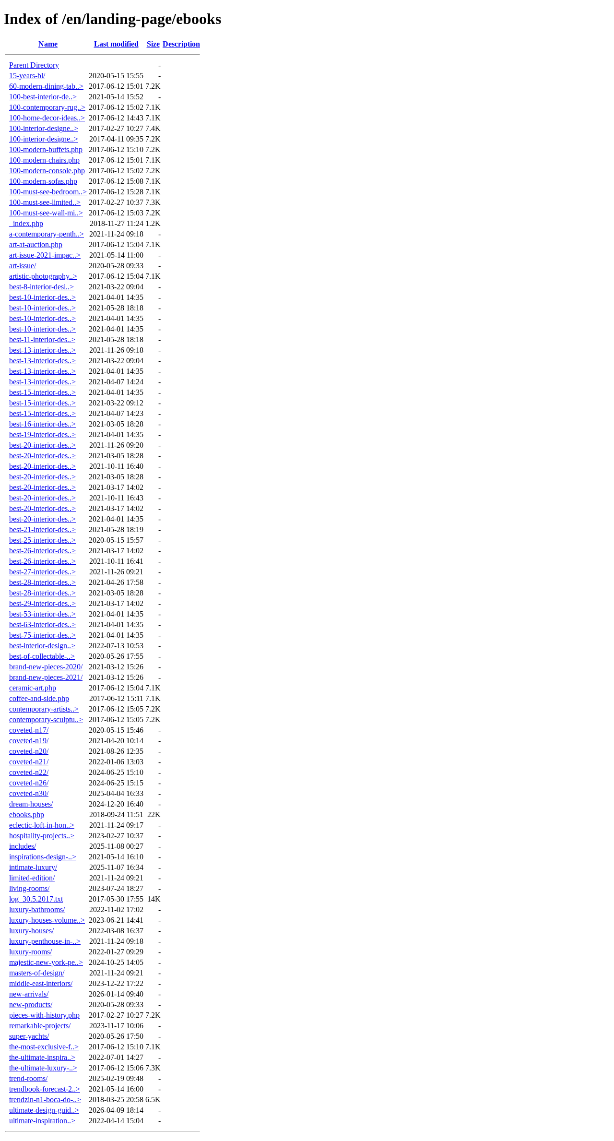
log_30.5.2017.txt (36, 899)
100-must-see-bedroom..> (48, 192)
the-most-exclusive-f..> (44, 1047)
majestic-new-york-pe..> (46, 962)
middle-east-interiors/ (40, 983)
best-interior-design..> (42, 646)
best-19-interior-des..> (42, 434)
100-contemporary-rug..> (47, 107)
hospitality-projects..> (41, 836)
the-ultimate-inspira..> (42, 1057)
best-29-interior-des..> (42, 603)
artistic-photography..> (43, 276)
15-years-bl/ (27, 75)
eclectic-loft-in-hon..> (41, 825)
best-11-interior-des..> (42, 339)
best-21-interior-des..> (42, 529)
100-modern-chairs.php (44, 160)
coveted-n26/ (28, 783)
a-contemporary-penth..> (46, 234)
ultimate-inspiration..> (42, 1121)
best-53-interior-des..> (42, 614)
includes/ (22, 846)
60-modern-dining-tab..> (46, 86)
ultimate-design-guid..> (44, 1110)
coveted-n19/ (28, 741)
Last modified (116, 44)
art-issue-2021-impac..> (45, 255)
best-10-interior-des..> (42, 297)
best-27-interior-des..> (42, 572)
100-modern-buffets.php (46, 149)
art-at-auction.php (35, 244)
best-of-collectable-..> (42, 656)
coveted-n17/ (28, 730)
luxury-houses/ (31, 931)
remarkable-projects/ (40, 1026)
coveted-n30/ (28, 793)
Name (48, 44)
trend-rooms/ (28, 1078)
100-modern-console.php (47, 170)
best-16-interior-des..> (42, 424)
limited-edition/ (32, 878)
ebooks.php (26, 814)
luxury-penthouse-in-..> (45, 941)
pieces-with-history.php (44, 1015)
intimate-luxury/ (33, 867)
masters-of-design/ (36, 973)
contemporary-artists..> (44, 709)
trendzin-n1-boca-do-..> (45, 1099)
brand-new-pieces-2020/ (46, 667)
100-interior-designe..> (43, 128)
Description (181, 44)
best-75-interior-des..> (42, 635)
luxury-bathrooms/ (37, 909)
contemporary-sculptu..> (46, 719)
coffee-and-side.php (39, 698)
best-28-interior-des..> (42, 582)
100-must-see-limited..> (45, 202)
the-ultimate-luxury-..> (43, 1068)
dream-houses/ (31, 804)
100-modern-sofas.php (43, 181)
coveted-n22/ (28, 772)
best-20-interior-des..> (42, 445)
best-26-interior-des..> (42, 551)
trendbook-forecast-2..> (44, 1089)
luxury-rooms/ (30, 952)
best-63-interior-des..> (42, 624)
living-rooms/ (29, 888)
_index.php (26, 223)
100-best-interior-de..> (43, 97)
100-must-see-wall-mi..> (46, 213)
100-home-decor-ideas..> (47, 118)
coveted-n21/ (28, 762)
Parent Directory (34, 65)
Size (153, 44)
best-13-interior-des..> (42, 350)
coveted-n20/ (28, 751)
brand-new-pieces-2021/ (46, 677)
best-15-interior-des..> (42, 392)
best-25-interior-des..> (42, 540)
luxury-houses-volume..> (47, 920)
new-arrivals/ (28, 994)
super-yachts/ (29, 1036)
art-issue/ (22, 265)
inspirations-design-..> (42, 857)
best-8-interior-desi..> (41, 287)
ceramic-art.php (32, 688)
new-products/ (30, 1004)
